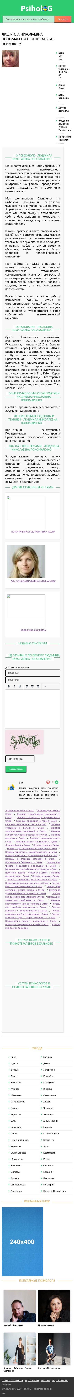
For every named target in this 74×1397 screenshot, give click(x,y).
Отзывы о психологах (12, 1380)
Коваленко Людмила (33, 630)
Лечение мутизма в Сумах (45, 876)
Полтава (15, 1108)
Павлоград (48, 1178)
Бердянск (48, 1172)
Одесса (14, 1063)
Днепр (46, 1063)
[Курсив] (14, 686)
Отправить (16, 769)
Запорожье (49, 1070)
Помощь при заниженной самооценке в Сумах (32, 848)
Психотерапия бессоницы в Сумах (23, 862)
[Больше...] (45, 686)
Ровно (14, 1133)
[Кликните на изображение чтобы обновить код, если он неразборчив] (24, 742)
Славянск (48, 1165)
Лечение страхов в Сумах (46, 845)
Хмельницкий (50, 1121)
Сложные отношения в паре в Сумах (36, 821)
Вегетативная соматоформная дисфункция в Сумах (31, 869)
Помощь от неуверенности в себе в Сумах (27, 924)
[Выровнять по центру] (32, 686)
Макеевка (16, 1095)
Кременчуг (48, 1140)
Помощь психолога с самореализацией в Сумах (31, 852)
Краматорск (49, 1153)
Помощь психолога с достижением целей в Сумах (31, 855)
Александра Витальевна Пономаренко (33, 581)
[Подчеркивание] (19, 686)
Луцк (46, 1146)
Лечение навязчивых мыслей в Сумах (36, 842)
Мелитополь (17, 1159)
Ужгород (15, 1172)
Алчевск (15, 1178)
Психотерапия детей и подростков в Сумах (30, 921)
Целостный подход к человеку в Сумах (26, 873)
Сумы (13, 1121)
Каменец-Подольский (54, 1191)
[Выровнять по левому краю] (26, 686)
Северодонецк (18, 1185)
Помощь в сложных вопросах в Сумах (30, 859)
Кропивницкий (51, 1133)
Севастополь (49, 1095)
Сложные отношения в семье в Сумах (25, 824)
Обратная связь (60, 1380)
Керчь (46, 1159)
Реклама (45, 1380)
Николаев (16, 1082)
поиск (64, 19)
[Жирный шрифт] (8, 686)
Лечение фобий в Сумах (17, 845)
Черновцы (16, 1127)
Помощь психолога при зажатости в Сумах (26, 883)
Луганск (15, 1089)
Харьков (47, 1057)
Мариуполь (49, 1082)
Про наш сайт (32, 1380)
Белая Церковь (18, 1153)
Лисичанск (16, 1191)
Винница (47, 1089)
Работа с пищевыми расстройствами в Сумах (32, 879)
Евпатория (48, 1185)
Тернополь (16, 1146)
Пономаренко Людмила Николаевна (33, 532)
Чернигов (48, 1108)
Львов (14, 1076)
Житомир (48, 1114)
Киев (13, 1057)
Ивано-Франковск (20, 1140)
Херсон (46, 1102)
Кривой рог (49, 1076)
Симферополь (18, 1102)
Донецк (15, 1070)
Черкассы (16, 1114)
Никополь (16, 1165)
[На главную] (37, 8)
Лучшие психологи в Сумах (19, 810)
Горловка (47, 1127)
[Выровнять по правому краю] (37, 686)
